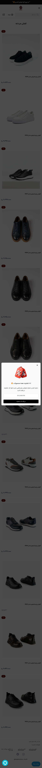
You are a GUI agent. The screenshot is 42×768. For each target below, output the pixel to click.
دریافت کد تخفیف (21, 401)
